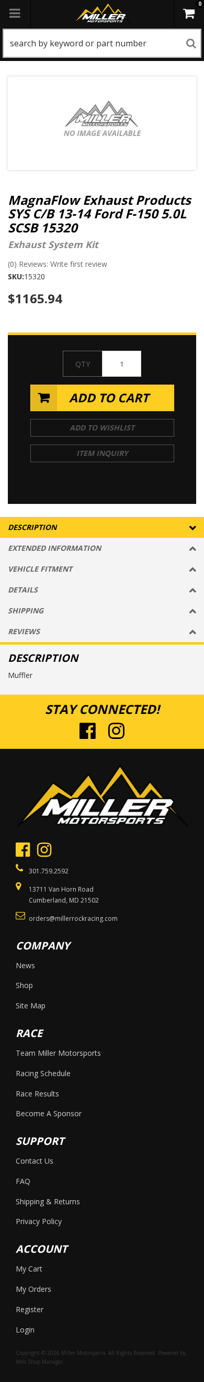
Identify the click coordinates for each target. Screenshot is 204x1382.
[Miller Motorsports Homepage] (102, 13)
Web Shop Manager (39, 1361)
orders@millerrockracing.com (73, 918)
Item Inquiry (102, 453)
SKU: (16, 276)
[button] (102, 43)
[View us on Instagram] (116, 730)
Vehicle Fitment (40, 569)
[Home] (102, 795)
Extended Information (54, 548)
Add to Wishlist (102, 428)
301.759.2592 (49, 871)
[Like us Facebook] (88, 730)
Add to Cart (109, 397)
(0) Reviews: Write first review (57, 264)
